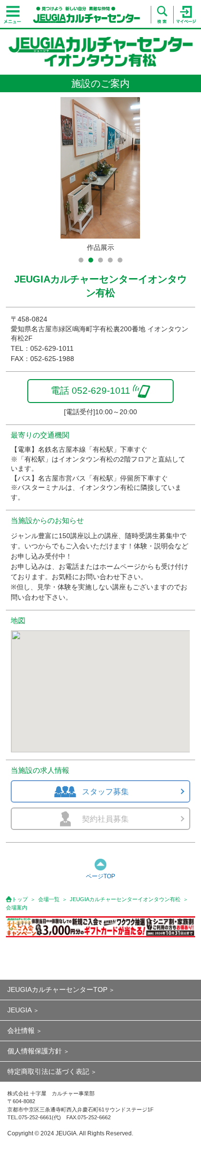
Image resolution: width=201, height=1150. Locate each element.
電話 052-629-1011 (90, 390)
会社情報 (21, 1030)
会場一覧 (49, 899)
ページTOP (100, 876)
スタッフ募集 (105, 791)
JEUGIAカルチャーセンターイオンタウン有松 (125, 899)
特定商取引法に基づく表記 (48, 1071)
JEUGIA (19, 1010)
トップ (20, 899)
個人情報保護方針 (34, 1051)
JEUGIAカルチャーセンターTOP (57, 989)
